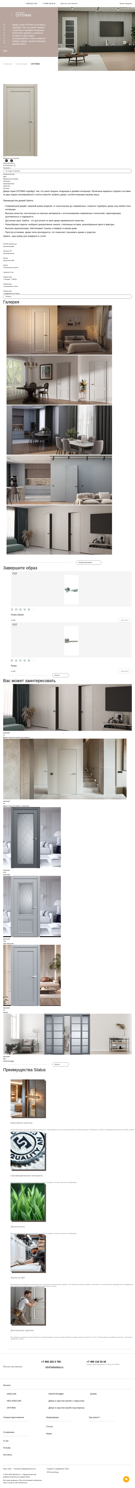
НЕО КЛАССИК (14, 1401)
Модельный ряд (8, 174)
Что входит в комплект (12, 171)
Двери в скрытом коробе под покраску (66, 1408)
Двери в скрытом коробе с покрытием (66, 1401)
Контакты (7, 1455)
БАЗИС (93, 1394)
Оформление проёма (10, 179)
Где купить (6, 168)
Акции (49, 1433)
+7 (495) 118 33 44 (48, 3)
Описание (6, 181)
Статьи (49, 1426)
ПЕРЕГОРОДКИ (56, 1394)
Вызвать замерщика (126, 3)
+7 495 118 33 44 (96, 1361)
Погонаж (6, 188)
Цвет (4, 176)
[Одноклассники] (11, 160)
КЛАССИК (11, 1394)
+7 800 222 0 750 (31, 3)
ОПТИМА (11, 1408)
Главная (7, 64)
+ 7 (33, 609)
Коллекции (21, 64)
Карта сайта (7, 1469)
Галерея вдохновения (85, 562)
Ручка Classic (17, 615)
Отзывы (7, 1448)
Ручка (14, 666)
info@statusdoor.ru (54, 1367)
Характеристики (8, 183)
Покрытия (6, 186)
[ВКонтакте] (6, 160)
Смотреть (8, 296)
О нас (6, 1441)
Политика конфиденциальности (25, 1469)
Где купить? (125, 620)
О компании (8, 1432)
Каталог (57, 675)
